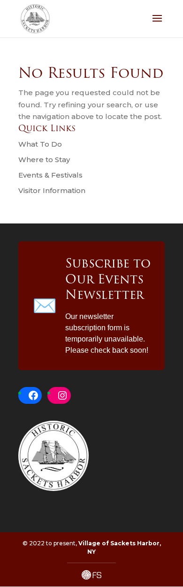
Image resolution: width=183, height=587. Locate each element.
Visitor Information (51, 190)
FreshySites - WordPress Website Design (91, 575)
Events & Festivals (50, 175)
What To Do (40, 144)
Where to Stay (44, 159)
